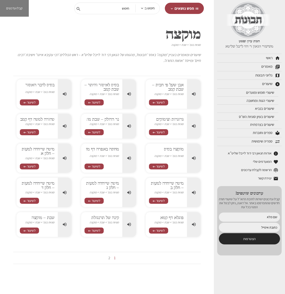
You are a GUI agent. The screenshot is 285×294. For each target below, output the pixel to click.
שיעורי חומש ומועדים (260, 92)
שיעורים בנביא (265, 108)
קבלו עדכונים (14, 8)
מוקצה (174, 45)
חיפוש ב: (149, 8)
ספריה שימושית (265, 141)
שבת (183, 45)
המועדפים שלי (265, 161)
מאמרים (270, 66)
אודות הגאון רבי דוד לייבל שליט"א (253, 153)
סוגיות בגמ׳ (195, 45)
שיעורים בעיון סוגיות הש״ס (257, 116)
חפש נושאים (184, 8)
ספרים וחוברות (266, 133)
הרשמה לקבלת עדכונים (259, 170)
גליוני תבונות (267, 75)
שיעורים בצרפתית (262, 124)
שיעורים (271, 84)
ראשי (273, 58)
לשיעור (158, 102)
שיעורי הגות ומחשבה (261, 100)
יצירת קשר (268, 178)
